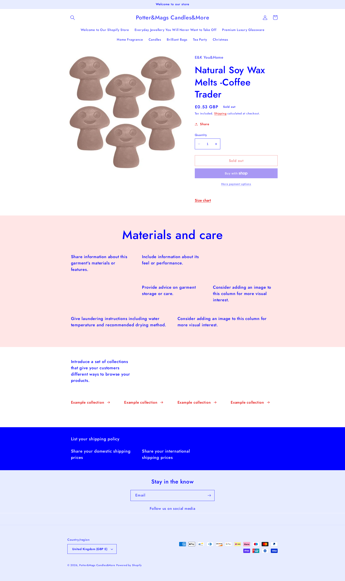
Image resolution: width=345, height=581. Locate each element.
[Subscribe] (209, 495)
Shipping (220, 113)
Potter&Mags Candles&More (97, 565)
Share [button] (204, 124)
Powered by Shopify (129, 565)
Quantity (201, 135)
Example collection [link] (87, 402)
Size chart (203, 200)
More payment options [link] (236, 184)
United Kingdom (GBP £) (89, 549)
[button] (72, 17)
